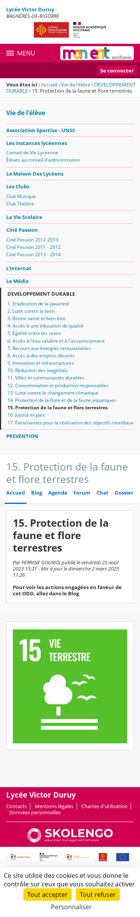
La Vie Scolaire (24, 217)
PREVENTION (22, 436)
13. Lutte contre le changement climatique (52, 393)
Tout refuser (98, 894)
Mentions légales (54, 806)
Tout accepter (47, 894)
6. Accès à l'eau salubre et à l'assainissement (56, 341)
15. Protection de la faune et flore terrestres (57, 407)
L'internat (19, 268)
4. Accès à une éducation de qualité (45, 325)
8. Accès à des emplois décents (41, 355)
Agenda (57, 493)
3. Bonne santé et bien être (36, 318)
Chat (102, 493)
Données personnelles (35, 812)
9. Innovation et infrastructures (40, 363)
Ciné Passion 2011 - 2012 (33, 247)
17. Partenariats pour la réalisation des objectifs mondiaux (70, 422)
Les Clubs (17, 186)
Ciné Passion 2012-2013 (32, 239)
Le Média (17, 281)
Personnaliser (71, 907)
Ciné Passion (22, 229)
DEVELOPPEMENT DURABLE (41, 293)
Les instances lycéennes (36, 143)
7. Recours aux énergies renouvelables (49, 348)
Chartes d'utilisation (104, 806)
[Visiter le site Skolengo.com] (70, 840)
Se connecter (117, 70)
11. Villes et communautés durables (45, 377)
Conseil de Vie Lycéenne (32, 152)
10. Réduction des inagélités (37, 370)
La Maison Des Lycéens (34, 173)
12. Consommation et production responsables (57, 385)
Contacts (16, 806)
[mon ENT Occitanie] (97, 53)
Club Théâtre (20, 203)
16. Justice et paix (26, 415)
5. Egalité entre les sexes (34, 333)
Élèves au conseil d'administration (43, 160)
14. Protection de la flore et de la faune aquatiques (61, 400)
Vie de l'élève (75, 84)
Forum (82, 493)
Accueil (49, 84)
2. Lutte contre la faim (30, 311)
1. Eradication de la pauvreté (38, 303)
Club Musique (21, 196)
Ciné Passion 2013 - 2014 (33, 254)
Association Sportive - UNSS (40, 130)
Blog (36, 493)
